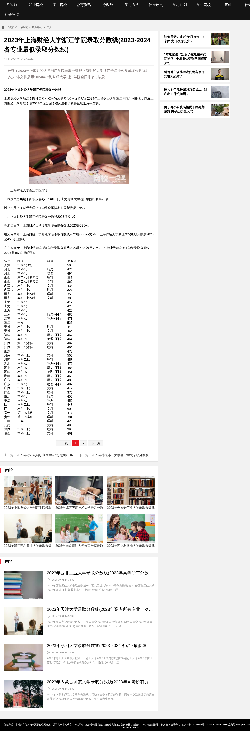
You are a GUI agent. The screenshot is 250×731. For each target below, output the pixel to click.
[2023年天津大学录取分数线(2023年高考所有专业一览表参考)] (23, 621)
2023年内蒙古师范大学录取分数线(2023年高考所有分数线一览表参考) (100, 681)
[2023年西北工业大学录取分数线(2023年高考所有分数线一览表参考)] (23, 585)
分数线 (108, 5)
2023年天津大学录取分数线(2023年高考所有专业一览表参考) (100, 609)
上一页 (63, 443)
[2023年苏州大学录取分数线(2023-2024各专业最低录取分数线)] (23, 657)
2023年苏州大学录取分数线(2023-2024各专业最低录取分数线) (100, 645)
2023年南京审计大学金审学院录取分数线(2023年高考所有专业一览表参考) (143, 455)
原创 (227, 5)
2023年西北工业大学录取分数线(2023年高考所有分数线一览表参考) (100, 572)
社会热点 (156, 5)
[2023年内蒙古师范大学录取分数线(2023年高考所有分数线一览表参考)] (23, 694)
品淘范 (12, 5)
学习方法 (132, 5)
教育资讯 (84, 5)
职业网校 (36, 5)
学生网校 (60, 5)
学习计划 (180, 5)
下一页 (95, 443)
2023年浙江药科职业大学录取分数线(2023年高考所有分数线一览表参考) (67, 455)
